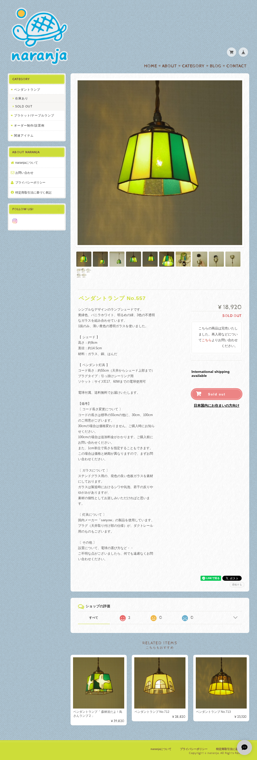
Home (150, 66)
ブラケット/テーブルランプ (34, 115)
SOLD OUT (23, 106)
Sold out (216, 394)
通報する (237, 584)
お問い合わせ (24, 172)
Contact (236, 66)
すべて (93, 617)
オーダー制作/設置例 (29, 125)
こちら (207, 340)
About (169, 66)
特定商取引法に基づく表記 (33, 192)
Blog (215, 66)
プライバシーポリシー (30, 182)
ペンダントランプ (27, 89)
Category (193, 66)
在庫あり (21, 98)
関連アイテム (24, 135)
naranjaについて (26, 162)
